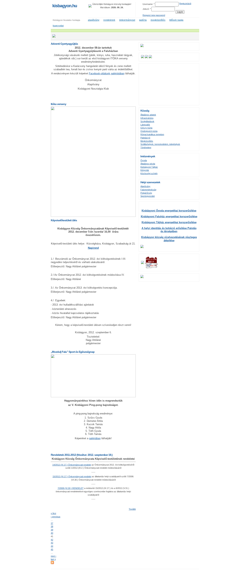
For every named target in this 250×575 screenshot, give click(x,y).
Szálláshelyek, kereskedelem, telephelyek (160, 144)
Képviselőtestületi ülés (64, 220)
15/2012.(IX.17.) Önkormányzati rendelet (72, 476)
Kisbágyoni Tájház (149, 167)
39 (52, 530)
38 (52, 526)
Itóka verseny (58, 104)
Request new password (154, 15)
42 (52, 540)
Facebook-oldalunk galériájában (106, 73)
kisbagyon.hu (64, 5)
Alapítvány (145, 186)
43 (52, 543)
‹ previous (55, 516)
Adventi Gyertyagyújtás (64, 43)
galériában (95, 438)
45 (52, 549)
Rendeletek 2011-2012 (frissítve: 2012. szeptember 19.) (81, 454)
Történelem (145, 147)
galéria (143, 20)
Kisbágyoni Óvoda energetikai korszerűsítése (169, 210)
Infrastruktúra (146, 118)
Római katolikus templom (152, 134)
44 (52, 546)
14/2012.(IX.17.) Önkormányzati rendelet (71, 465)
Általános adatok (148, 115)
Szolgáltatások (147, 121)
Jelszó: (147, 9)
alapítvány (93, 20)
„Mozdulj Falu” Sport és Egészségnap (73, 351)
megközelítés (158, 20)
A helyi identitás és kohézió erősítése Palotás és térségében (169, 230)
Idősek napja (176, 20)
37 (52, 523)
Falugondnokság (148, 189)
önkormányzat (127, 20)
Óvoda (143, 160)
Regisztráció (185, 3)
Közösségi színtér (149, 173)
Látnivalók (145, 125)
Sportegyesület (147, 196)
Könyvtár (144, 170)
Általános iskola (147, 164)
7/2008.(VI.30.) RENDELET (71, 488)
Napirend (93, 247)
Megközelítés (146, 141)
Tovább (132, 509)
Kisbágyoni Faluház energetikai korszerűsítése (169, 216)
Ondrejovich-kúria (148, 131)
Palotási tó (145, 138)
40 (52, 533)
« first (53, 513)
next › (53, 556)
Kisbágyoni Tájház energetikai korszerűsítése (169, 222)
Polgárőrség (146, 193)
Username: (148, 4)
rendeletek (109, 20)
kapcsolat (58, 25)
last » (53, 559)
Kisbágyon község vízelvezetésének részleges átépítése (169, 239)
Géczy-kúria (146, 128)
